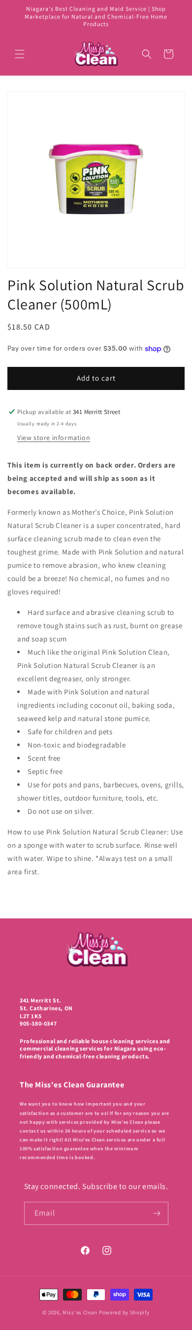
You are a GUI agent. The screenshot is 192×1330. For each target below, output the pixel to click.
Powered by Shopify (124, 1312)
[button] (20, 54)
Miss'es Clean (81, 1312)
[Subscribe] (157, 1213)
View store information (53, 437)
